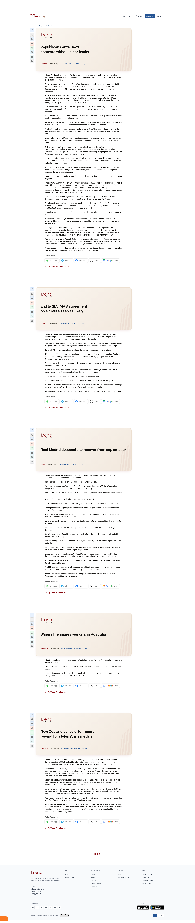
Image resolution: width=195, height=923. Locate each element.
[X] (41, 907)
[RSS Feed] (59, 907)
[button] (32, 30)
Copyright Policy (147, 880)
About (93, 874)
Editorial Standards (97, 883)
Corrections (94, 886)
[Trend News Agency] (36, 872)
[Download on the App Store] (143, 907)
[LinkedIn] (55, 907)
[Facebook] (37, 907)
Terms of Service (147, 874)
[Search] (124, 16)
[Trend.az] (37, 16)
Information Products (123, 877)
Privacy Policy (146, 877)
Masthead (94, 877)
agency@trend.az (36, 894)
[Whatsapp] (33, 907)
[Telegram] (50, 907)
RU (162, 915)
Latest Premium (70, 877)
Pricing (119, 874)
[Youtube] (46, 907)
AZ (158, 915)
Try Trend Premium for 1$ (58, 267)
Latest (67, 874)
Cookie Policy (146, 883)
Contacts (94, 880)
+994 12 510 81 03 (36, 891)
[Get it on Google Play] (157, 907)
